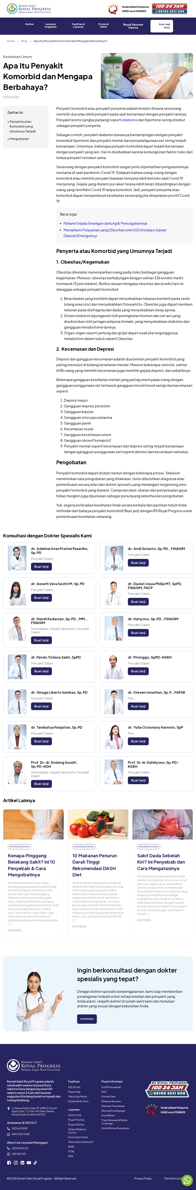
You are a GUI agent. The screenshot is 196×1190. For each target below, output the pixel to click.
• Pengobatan (18, 139)
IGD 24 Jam (74, 1087)
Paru (131, 698)
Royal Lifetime (76, 1124)
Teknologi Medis (77, 1096)
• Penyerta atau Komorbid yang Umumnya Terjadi (21, 126)
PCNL (71, 1151)
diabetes (129, 120)
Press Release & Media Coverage (114, 1122)
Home (11, 41)
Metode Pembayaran (113, 1110)
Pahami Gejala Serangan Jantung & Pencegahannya (105, 223)
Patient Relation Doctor (77, 1131)
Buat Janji (41, 566)
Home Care (74, 1115)
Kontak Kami (108, 1096)
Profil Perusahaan (111, 1087)
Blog (24, 41)
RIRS (70, 1156)
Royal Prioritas (76, 1119)
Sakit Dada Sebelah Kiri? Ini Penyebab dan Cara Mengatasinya (161, 862)
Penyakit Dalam (42, 559)
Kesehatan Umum (17, 56)
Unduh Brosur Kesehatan (115, 1128)
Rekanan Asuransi (111, 1101)
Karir (103, 1091)
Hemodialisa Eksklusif (80, 1142)
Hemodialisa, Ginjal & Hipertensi (53, 629)
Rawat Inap (74, 1091)
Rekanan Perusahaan (113, 1106)
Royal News (108, 1115)
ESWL (71, 1146)
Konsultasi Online (78, 1137)
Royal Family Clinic (78, 1101)
